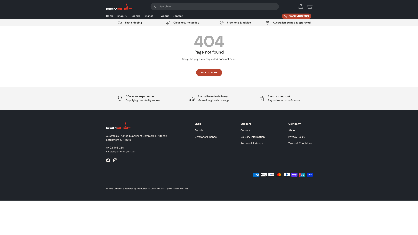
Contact (178, 16)
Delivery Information (253, 137)
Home (109, 16)
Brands (135, 16)
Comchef (118, 188)
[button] (310, 6)
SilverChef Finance (205, 137)
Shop (120, 16)
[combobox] (215, 6)
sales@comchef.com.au (120, 151)
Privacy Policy (296, 137)
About (165, 16)
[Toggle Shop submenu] (126, 16)
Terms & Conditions (300, 143)
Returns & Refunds (252, 143)
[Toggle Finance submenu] (156, 16)
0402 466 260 (115, 147)
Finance (148, 16)
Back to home (209, 72)
